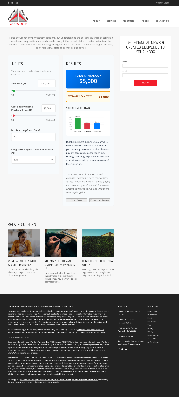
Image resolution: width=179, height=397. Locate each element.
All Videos (152, 338)
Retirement (152, 311)
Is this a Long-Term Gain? (25, 130)
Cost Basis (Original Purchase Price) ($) (22, 108)
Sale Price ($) (18, 83)
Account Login (162, 2)
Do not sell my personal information (90, 332)
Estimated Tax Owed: (80, 96)
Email (125, 71)
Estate (150, 318)
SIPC (69, 342)
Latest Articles (153, 335)
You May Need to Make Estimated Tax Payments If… (60, 264)
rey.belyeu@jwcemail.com (129, 344)
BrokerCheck (67, 306)
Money (150, 328)
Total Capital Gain (88, 75)
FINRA (64, 342)
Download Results (99, 200)
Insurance (152, 321)
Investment (152, 314)
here (94, 379)
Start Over (76, 200)
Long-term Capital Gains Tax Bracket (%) (32, 151)
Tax (149, 325)
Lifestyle (151, 331)
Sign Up (145, 82)
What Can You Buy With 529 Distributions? (22, 262)
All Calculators (153, 342)
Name (125, 61)
